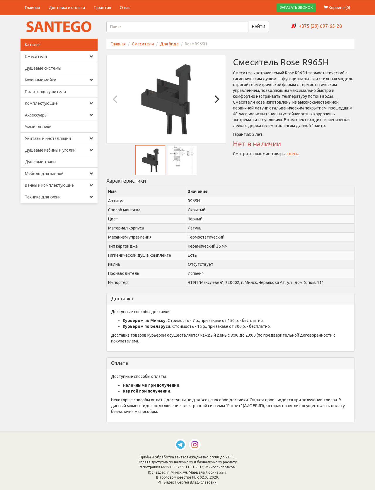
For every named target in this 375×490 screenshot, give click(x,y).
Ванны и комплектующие (49, 185)
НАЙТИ (258, 26)
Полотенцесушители (45, 91)
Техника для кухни (43, 197)
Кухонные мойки (40, 80)
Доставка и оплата (67, 7)
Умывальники (38, 126)
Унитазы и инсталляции (48, 138)
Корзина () (339, 7)
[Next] (216, 99)
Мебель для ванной (44, 173)
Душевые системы (43, 68)
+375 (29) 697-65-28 (320, 26)
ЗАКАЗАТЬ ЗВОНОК (296, 7)
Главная (32, 7)
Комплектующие (41, 103)
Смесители (36, 56)
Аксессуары (36, 115)
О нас (125, 7)
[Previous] (116, 99)
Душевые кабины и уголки (50, 150)
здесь (292, 153)
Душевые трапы (40, 162)
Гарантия (102, 7)
